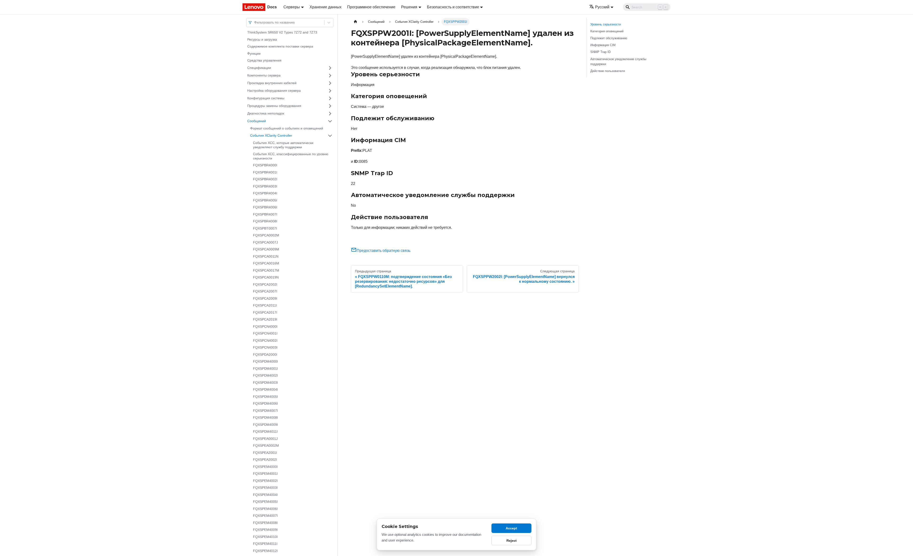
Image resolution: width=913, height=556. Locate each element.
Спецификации (259, 68)
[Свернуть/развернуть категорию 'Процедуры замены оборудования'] (330, 106)
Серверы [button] (291, 7)
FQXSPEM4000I (265, 467)
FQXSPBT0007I (265, 228)
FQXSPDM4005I (265, 396)
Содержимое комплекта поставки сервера (280, 46)
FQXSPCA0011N (265, 256)
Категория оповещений (606, 31)
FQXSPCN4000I (265, 326)
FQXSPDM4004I (265, 389)
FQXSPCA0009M (266, 249)
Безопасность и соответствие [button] (453, 7)
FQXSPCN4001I (265, 333)
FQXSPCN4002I (265, 340)
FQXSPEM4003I (265, 487)
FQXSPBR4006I (265, 207)
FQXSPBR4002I (265, 179)
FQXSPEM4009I (265, 530)
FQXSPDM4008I (265, 417)
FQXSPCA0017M (266, 270)
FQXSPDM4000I (265, 361)
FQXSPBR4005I (265, 200)
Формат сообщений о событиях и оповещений (286, 128)
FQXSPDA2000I (265, 354)
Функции (254, 53)
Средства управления (264, 60)
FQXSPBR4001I (265, 172)
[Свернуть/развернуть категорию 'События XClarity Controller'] (330, 135)
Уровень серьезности (605, 24)
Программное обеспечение (371, 7)
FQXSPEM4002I (265, 481)
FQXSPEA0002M (266, 445)
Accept (511, 528)
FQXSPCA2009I (265, 298)
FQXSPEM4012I (265, 551)
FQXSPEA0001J (265, 439)
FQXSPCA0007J (265, 242)
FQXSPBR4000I (265, 165)
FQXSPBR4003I (265, 186)
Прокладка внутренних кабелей (271, 83)
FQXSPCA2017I (265, 312)
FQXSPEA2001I (265, 453)
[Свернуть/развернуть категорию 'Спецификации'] (330, 68)
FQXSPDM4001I (265, 368)
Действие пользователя (607, 71)
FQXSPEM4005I (265, 501)
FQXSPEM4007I (265, 516)
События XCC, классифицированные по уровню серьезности (290, 156)
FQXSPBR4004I (265, 193)
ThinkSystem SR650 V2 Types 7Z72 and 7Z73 (282, 32)
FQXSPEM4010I (265, 537)
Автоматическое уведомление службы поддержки (618, 61)
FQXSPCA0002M (266, 235)
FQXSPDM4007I (265, 410)
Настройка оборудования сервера (274, 90)
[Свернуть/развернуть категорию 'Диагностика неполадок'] (330, 113)
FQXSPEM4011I (265, 544)
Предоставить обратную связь (383, 251)
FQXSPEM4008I (265, 523)
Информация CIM (603, 45)
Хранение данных (325, 7)
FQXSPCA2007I (265, 291)
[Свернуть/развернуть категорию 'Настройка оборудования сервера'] (330, 91)
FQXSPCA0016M (266, 263)
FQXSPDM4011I (265, 431)
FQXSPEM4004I (265, 495)
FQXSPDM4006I (265, 403)
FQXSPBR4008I (265, 221)
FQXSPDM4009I (265, 425)
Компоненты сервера (264, 75)
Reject (511, 540)
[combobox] (254, 22)
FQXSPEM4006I (265, 509)
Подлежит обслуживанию (608, 38)
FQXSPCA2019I (265, 319)
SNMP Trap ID (600, 52)
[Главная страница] (355, 21)
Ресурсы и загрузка (262, 39)
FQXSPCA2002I (265, 284)
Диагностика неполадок (265, 113)
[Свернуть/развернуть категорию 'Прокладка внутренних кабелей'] (330, 83)
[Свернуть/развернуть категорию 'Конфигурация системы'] (330, 98)
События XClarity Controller (271, 135)
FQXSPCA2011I (265, 305)
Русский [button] (602, 7)
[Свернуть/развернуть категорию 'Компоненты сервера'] (330, 75)
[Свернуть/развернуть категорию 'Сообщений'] (330, 121)
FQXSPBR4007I (265, 214)
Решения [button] (409, 7)
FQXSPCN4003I (265, 347)
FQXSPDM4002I (265, 375)
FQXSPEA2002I (265, 459)
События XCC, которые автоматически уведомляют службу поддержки (283, 145)
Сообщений (256, 121)
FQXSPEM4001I (265, 473)
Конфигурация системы (265, 98)
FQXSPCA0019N (266, 277)
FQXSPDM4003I (265, 382)
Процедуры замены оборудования (274, 106)
